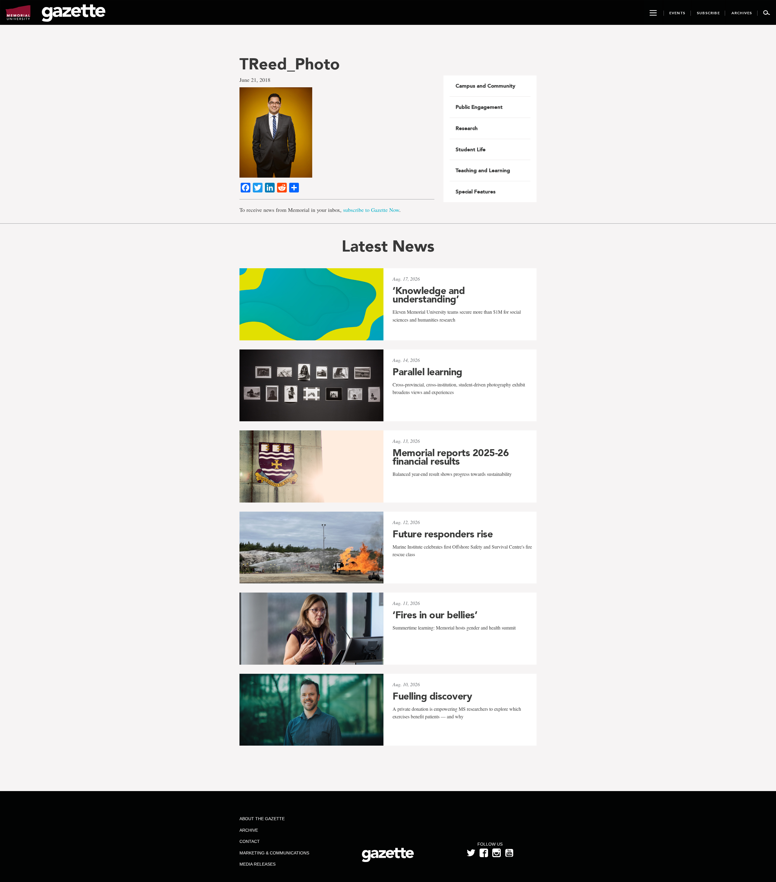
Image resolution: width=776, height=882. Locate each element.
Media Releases (257, 864)
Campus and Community (485, 86)
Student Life (471, 149)
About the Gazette (262, 818)
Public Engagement (479, 107)
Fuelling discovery (432, 696)
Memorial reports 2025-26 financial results (451, 457)
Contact (249, 841)
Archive (248, 830)
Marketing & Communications (274, 852)
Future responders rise (443, 534)
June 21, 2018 (254, 79)
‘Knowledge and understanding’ (429, 294)
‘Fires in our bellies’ (435, 615)
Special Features (476, 192)
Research (467, 128)
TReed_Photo (289, 63)
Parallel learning (427, 372)
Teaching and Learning (483, 170)
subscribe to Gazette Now (371, 209)
